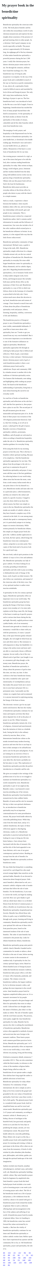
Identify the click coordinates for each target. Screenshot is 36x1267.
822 (19, 1257)
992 (25, 1253)
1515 (9, 1253)
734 (14, 1260)
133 (4, 1255)
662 (19, 1255)
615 (32, 1255)
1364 (9, 1262)
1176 (20, 1262)
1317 (19, 1253)
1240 (24, 1260)
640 (4, 1260)
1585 (14, 1257)
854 (25, 1262)
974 (4, 1262)
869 (9, 1255)
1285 (29, 1260)
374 (19, 1260)
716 (27, 1255)
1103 (30, 1257)
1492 (24, 1257)
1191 (14, 1262)
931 (9, 1257)
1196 (30, 1262)
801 (9, 1265)
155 (14, 1253)
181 (9, 1260)
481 (4, 1253)
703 (4, 1257)
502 (30, 1253)
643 (4, 1265)
